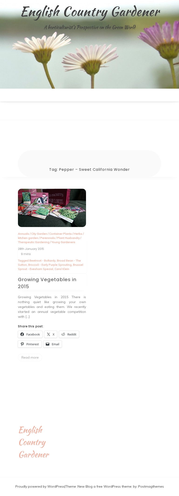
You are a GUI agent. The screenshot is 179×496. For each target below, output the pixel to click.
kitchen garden (28, 238)
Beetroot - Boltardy (42, 260)
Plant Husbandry (68, 238)
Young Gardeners (63, 242)
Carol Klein (62, 269)
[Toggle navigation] (5, 116)
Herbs (78, 233)
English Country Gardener (89, 11)
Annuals (23, 233)
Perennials (47, 238)
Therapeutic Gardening (33, 242)
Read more (30, 357)
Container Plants (60, 233)
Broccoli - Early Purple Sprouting (50, 264)
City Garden (39, 233)
